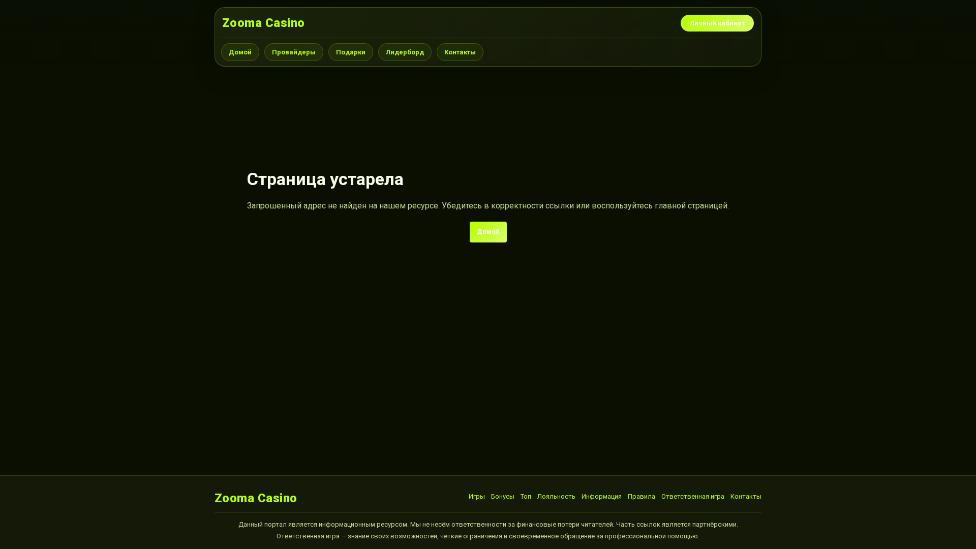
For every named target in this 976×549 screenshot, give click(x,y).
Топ (526, 496)
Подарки (350, 52)
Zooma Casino (263, 23)
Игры (477, 496)
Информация (602, 496)
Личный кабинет (717, 23)
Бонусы (502, 496)
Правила (641, 496)
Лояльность (556, 496)
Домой (240, 52)
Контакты (460, 52)
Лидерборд (405, 52)
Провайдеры (294, 52)
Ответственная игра (692, 496)
